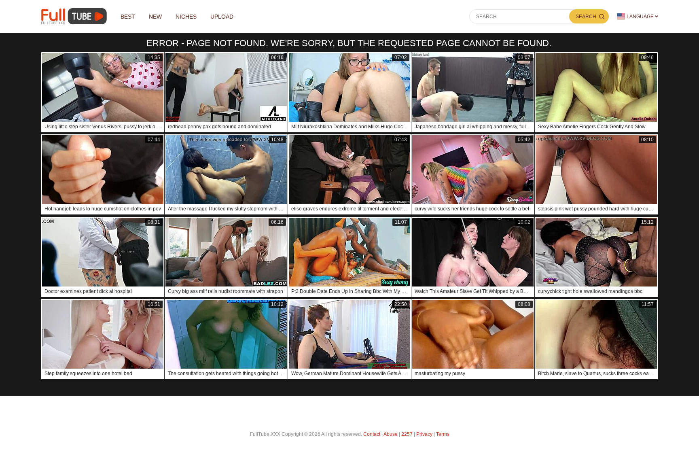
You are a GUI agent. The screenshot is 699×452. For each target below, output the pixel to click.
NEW (155, 16)
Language (640, 16)
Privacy (424, 434)
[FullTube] (75, 16)
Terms (442, 434)
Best (128, 16)
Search (586, 16)
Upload (221, 16)
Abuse (390, 434)
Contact (371, 434)
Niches (186, 16)
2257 (407, 434)
